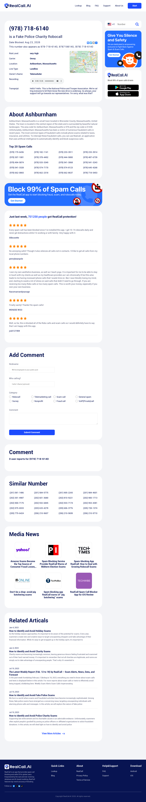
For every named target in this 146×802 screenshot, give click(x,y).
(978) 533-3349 (41, 162)
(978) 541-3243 (90, 162)
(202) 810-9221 (66, 498)
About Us (119, 5)
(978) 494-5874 (17, 162)
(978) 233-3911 (66, 152)
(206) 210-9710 (90, 513)
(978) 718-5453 (90, 173)
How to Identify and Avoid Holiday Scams (30, 631)
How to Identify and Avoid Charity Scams (29, 651)
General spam (85, 397)
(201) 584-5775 (41, 492)
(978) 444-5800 (66, 157)
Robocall (16, 397)
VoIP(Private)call (86, 401)
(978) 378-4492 (41, 157)
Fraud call (61, 401)
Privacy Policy (82, 776)
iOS (131, 776)
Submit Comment (32, 432)
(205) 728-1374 (90, 508)
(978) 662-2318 (41, 173)
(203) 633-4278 (41, 508)
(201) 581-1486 (17, 492)
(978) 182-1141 (41, 152)
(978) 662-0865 (17, 173)
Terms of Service (83, 780)
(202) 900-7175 (17, 503)
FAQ (97, 5)
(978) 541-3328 (17, 167)
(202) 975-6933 (17, 508)
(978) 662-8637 (66, 173)
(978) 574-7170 (41, 167)
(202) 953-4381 (90, 503)
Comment (13, 410)
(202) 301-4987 (17, 498)
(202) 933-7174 (66, 503)
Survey (15, 401)
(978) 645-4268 (90, 167)
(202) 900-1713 (90, 498)
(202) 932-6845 (41, 503)
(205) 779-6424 (17, 513)
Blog (88, 5)
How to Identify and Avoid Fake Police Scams (32, 695)
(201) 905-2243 (66, 492)
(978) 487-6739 (90, 157)
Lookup (78, 5)
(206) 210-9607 (41, 513)
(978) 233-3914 (90, 152)
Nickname (13, 364)
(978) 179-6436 (17, 152)
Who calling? (15, 378)
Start (134, 5)
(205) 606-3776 (66, 508)
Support (106, 5)
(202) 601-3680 (41, 498)
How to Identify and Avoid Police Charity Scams (33, 715)
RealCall (79, 771)
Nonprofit (38, 401)
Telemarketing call (42, 397)
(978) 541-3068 (66, 162)
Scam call (61, 397)
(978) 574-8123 (66, 167)
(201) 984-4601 (90, 492)
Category (13, 392)
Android (133, 771)
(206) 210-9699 (66, 513)
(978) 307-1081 (17, 157)
